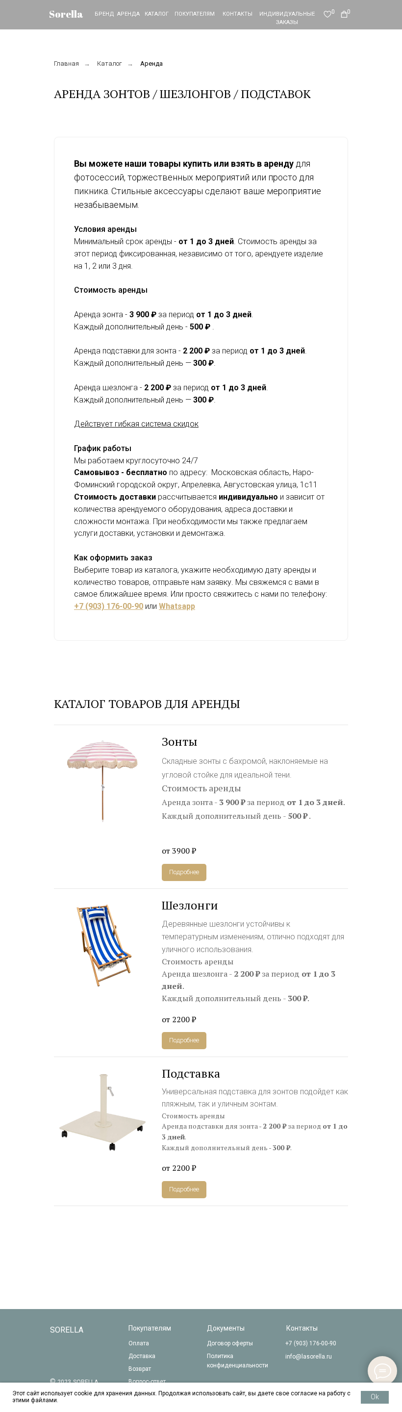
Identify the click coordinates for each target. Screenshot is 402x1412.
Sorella (66, 14)
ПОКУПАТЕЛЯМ (195, 14)
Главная (66, 63)
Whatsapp (177, 606)
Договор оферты (230, 1343)
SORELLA (66, 1330)
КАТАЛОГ (157, 14)
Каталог (109, 63)
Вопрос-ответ (147, 1381)
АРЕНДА (128, 14)
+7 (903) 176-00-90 (108, 606)
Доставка (141, 1356)
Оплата (138, 1343)
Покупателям (149, 1328)
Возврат (139, 1368)
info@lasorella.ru (308, 1356)
